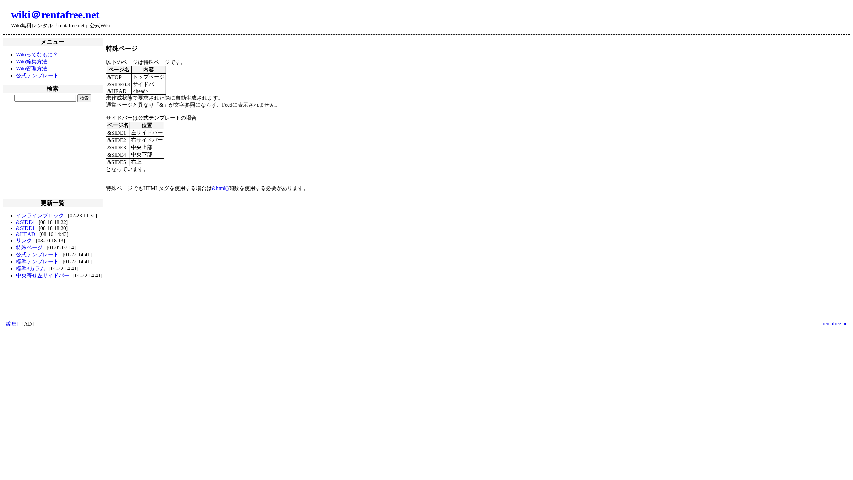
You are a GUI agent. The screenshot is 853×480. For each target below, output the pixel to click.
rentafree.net (836, 323)
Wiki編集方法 (31, 61)
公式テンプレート (37, 75)
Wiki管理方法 (31, 68)
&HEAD (25, 234)
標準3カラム (30, 268)
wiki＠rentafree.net (55, 15)
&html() (220, 188)
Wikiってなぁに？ (37, 54)
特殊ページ (29, 247)
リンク (24, 240)
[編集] (11, 324)
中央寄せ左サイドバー (42, 275)
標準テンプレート (37, 261)
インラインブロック (40, 215)
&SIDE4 (25, 222)
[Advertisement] (53, 150)
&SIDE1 (25, 228)
